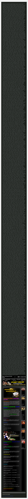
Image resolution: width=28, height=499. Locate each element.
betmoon (10, 143)
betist (6, 55)
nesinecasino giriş (4, 91)
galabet (6, 66)
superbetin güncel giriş (4, 83)
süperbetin (24, 71)
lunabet (4, 49)
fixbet (7, 5)
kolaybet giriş (12, 143)
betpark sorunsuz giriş (23, 51)
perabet (10, 35)
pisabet (20, 106)
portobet (24, 105)
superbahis (17, 53)
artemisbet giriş (22, 124)
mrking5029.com (8, 22)
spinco (17, 109)
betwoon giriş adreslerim (17, 115)
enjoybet (23, 40)
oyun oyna (6, 144)
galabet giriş (19, 70)
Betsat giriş (10, 45)
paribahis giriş (3, 6)
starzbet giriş (19, 12)
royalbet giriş (15, 128)
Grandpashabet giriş (22, 122)
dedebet (21, 13)
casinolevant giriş (4, 18)
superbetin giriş (5, 17)
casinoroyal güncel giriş (20, 10)
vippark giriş (8, 28)
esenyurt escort (4, 31)
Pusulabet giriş (19, 76)
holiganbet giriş (22, 7)
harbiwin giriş (19, 51)
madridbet (14, 98)
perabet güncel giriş (14, 5)
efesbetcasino (23, 34)
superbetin (3, 24)
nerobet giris (12, 77)
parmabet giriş (6, 164)
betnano (7, 65)
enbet (3, 59)
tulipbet (20, 46)
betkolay (16, 160)
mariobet (3, 106)
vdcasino (5, 46)
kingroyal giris (10, 124)
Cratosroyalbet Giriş (19, 18)
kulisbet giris (10, 169)
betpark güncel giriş (10, 8)
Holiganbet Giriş (9, 96)
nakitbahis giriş (3, 122)
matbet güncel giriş (12, 59)
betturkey (6, 70)
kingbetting (21, 137)
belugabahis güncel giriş (4, 11)
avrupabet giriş (14, 27)
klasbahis (8, 12)
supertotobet (17, 35)
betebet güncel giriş (11, 115)
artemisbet (5, 158)
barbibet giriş (21, 147)
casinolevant (8, 15)
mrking (9, 31)
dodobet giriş (3, 8)
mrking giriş (11, 58)
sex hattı (17, 161)
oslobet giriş (17, 140)
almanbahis (4, 102)
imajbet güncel (4, 27)
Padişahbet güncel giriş (20, 44)
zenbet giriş (21, 39)
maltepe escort (10, 79)
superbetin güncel (16, 46)
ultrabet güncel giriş (4, 86)
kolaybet (4, 16)
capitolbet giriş (7, 62)
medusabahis (20, 17)
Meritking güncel (11, 26)
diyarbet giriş (3, 164)
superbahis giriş (21, 41)
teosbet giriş (6, 167)
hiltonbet (9, 5)
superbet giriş (15, 146)
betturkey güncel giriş (23, 42)
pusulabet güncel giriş (19, 16)
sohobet (16, 178)
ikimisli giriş (21, 48)
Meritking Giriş (3, 84)
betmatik (20, 3)
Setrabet (17, 135)
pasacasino (23, 29)
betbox (19, 103)
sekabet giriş (7, 39)
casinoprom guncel (22, 107)
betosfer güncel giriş (14, 135)
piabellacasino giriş (20, 102)
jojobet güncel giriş (13, 10)
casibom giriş (3, 7)
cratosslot (6, 117)
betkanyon (3, 48)
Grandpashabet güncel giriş (13, 3)
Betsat (11, 156)
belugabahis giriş (20, 34)
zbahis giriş (19, 129)
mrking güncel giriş (22, 73)
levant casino (11, 29)
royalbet (3, 22)
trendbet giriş (14, 41)
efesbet (3, 36)
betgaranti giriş (20, 165)
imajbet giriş (19, 93)
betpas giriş (5, 23)
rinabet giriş (3, 114)
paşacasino (18, 139)
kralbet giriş (11, 4)
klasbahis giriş (10, 155)
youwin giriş (9, 183)
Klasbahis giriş (16, 67)
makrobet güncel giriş (16, 124)
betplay (9, 146)
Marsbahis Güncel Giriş (7, 35)
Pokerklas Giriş (17, 33)
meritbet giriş (21, 63)
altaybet (4, 98)
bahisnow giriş (8, 3)
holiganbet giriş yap (21, 100)
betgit (7, 52)
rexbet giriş (10, 149)
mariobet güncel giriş (8, 29)
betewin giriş (20, 26)
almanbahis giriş (12, 85)
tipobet (14, 77)
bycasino (23, 23)
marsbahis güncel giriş (21, 36)
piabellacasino (11, 89)
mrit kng (7, 169)
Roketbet (9, 138)
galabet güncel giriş (18, 159)
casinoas (8, 23)
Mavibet (17, 19)
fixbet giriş (17, 6)
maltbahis (17, 148)
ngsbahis (6, 124)
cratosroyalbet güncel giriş (19, 27)
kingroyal (18, 13)
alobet (15, 65)
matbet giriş (7, 6)
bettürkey (24, 5)
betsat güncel (23, 126)
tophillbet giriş (20, 15)
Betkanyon (12, 18)
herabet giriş (9, 65)
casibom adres (6, 71)
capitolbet (22, 31)
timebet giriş (18, 5)
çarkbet (12, 123)
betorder (3, 80)
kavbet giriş (4, 144)
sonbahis (5, 95)
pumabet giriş (7, 151)
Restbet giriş (14, 184)
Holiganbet (21, 23)
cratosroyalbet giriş (4, 138)
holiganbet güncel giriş (11, 40)
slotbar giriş (15, 20)
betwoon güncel (8, 89)
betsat (16, 17)
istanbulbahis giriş (4, 166)
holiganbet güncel (6, 36)
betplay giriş (22, 146)
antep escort (5, 32)
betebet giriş (6, 25)
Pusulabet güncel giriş (8, 157)
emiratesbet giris (12, 31)
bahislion (13, 7)
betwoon (3, 72)
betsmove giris (23, 161)
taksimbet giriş (7, 20)
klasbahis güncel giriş (22, 55)
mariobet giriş (16, 7)
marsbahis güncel (8, 64)
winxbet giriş (17, 3)
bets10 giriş (21, 19)
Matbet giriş (17, 11)
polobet (9, 26)
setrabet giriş (18, 171)
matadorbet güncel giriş (22, 28)
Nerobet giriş (12, 38)
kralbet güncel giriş (22, 133)
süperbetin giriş (11, 64)
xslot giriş (13, 80)
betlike (19, 128)
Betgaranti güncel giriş (9, 111)
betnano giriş (13, 16)
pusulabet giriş (23, 32)
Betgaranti (19, 58)
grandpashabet (19, 6)
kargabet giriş (24, 80)
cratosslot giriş (7, 95)
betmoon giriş (14, 166)
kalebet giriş (3, 92)
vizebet (20, 163)
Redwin (21, 110)
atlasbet (15, 42)
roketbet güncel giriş (14, 75)
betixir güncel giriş (17, 138)
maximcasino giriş (8, 176)
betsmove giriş (20, 40)
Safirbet (19, 124)
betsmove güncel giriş (19, 43)
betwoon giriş (6, 7)
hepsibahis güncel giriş (14, 57)
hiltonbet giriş (18, 73)
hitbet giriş (23, 18)
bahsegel (14, 34)
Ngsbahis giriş (19, 136)
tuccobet (17, 38)
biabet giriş (3, 3)
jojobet (20, 8)
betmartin (13, 182)
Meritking (14, 70)
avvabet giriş (3, 82)
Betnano (18, 36)
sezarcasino (13, 183)
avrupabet (14, 161)
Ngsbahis (10, 15)
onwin (20, 125)
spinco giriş (23, 25)
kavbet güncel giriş (15, 18)
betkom (6, 28)
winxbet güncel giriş (8, 76)
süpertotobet (6, 63)
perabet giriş (7, 31)
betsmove (15, 38)
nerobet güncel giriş (4, 100)
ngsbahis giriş (19, 21)
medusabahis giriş (21, 123)
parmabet (5, 10)
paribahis (16, 60)
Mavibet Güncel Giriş (19, 79)
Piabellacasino (12, 100)
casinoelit (6, 94)
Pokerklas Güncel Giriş (4, 99)
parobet (14, 17)
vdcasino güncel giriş (16, 9)
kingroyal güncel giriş (6, 40)
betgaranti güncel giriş (17, 107)
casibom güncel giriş (4, 21)
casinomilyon (7, 107)
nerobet (16, 74)
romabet (8, 60)
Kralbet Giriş (22, 177)
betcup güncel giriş (22, 58)
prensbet (24, 3)
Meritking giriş (19, 88)
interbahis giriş (11, 84)
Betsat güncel (15, 43)
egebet (5, 104)
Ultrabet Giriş (19, 117)
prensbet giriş (5, 15)
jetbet (3, 13)
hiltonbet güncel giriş (19, 118)
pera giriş (24, 86)
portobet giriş (3, 43)
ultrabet (23, 147)
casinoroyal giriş (13, 55)
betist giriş (13, 28)
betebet (6, 3)
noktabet (8, 117)
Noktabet (5, 29)
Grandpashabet (20, 11)
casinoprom (17, 93)
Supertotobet (19, 72)
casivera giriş (15, 36)
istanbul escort (13, 153)
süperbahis (15, 26)
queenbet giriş (18, 45)
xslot (6, 10)
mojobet (20, 52)
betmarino (14, 74)
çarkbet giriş (24, 137)
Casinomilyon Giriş (24, 49)
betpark (24, 63)
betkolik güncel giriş (23, 60)
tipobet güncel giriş (15, 99)
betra (5, 97)
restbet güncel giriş (8, 16)
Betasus (12, 51)
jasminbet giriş (21, 65)
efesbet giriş (24, 19)
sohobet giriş (10, 112)
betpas (7, 18)
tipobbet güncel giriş (12, 9)
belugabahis (3, 153)
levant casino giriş (11, 20)
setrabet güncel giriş (17, 15)
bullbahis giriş (13, 15)
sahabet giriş (14, 11)
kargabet (24, 22)
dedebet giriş (15, 39)
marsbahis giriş (19, 7)
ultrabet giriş (17, 29)
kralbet (24, 12)
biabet (15, 12)
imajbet (4, 37)
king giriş (18, 22)
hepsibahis (21, 64)
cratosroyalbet (15, 45)
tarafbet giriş (17, 20)
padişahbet (12, 6)
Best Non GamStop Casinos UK (10, 148)
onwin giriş (13, 130)
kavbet (17, 12)
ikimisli (12, 69)
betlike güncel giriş (14, 23)
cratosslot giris (21, 5)
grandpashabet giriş (13, 30)
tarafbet (22, 4)
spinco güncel (16, 92)
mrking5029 (5, 5)
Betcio (11, 130)
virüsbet (22, 12)
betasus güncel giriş (18, 42)
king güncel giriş (7, 27)
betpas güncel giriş (13, 86)
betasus (11, 41)
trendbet (10, 55)
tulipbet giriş (8, 49)
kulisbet (8, 118)
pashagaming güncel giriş (6, 77)
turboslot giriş (3, 4)
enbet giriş (24, 102)
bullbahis (14, 53)
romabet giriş (8, 46)
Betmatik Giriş (23, 167)
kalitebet (6, 183)
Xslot (6, 49)
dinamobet (21, 91)
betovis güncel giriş (8, 4)
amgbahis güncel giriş (4, 12)
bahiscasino (6, 53)
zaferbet (11, 109)
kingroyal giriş (13, 44)
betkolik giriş (3, 63)
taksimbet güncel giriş (13, 56)
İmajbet (20, 154)
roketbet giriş (13, 132)
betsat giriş (14, 21)
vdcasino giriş (21, 90)
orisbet (24, 149)
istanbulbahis (15, 177)
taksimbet (23, 17)
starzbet (18, 86)
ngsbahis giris (16, 34)
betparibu (11, 131)
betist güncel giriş (13, 35)
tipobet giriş (3, 30)
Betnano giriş (18, 37)
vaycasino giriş (12, 114)
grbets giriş (19, 116)
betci (12, 17)
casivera (3, 23)
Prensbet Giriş (18, 39)
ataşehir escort (17, 30)
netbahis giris (17, 180)
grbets (5, 107)
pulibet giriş (22, 82)
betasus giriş (23, 21)
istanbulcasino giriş (10, 67)
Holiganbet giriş (4, 69)
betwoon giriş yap (19, 60)
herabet (16, 153)
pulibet (15, 83)
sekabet (11, 32)
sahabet (7, 26)
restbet (11, 17)
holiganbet (17, 4)
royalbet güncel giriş (10, 177)
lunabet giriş (23, 13)
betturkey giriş (12, 65)
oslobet (22, 3)
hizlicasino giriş (21, 94)
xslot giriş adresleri (16, 113)
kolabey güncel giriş (11, 21)
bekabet (24, 121)
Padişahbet (23, 113)
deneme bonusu (22, 170)
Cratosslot (8, 100)
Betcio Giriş (24, 24)
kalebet (3, 34)
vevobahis (7, 91)
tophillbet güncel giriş (15, 13)
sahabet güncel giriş (14, 32)
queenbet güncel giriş (15, 73)
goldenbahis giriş (14, 19)
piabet (15, 69)
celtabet (21, 70)
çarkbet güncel (18, 23)
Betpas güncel (21, 175)
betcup (14, 97)
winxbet (16, 64)
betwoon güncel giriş (23, 119)
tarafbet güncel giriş (10, 78)
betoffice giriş (12, 36)
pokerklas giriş (5, 169)
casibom (6, 8)
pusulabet (9, 6)
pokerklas (11, 5)
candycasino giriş (4, 132)
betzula (18, 81)
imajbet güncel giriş (10, 105)
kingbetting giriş (23, 182)
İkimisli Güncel (16, 156)
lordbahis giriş (20, 29)
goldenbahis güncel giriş (22, 37)
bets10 (3, 20)
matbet (24, 10)
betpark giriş (20, 167)
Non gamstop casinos (17, 71)
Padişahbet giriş (19, 146)
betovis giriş (18, 8)
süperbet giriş (9, 11)
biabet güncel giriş (19, 120)
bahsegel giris (15, 28)
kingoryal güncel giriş (7, 106)
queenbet (23, 69)
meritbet (5, 20)
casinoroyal (9, 53)
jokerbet (17, 49)
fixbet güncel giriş (10, 62)
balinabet (5, 42)
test (19, 125)
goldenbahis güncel (12, 24)
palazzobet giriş (13, 112)
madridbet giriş (4, 85)
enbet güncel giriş (19, 83)
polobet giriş (16, 10)
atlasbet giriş (21, 157)
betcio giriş (17, 25)
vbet (19, 19)
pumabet (10, 27)
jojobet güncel (7, 44)
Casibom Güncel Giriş (15, 139)
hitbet (12, 74)
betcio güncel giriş (23, 8)
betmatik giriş (14, 4)
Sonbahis (17, 98)
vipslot (3, 180)
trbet (8, 57)
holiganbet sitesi (7, 133)
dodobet (10, 117)
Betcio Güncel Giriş (13, 33)
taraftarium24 (19, 4)
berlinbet (13, 128)
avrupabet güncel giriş (12, 88)
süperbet (13, 172)
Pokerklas (4, 97)
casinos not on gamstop (8, 33)
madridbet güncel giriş (23, 33)
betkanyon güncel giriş (20, 80)
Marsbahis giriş (21, 50)
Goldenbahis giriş (4, 90)
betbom (11, 120)
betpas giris (13, 142)
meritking (3, 25)
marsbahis (14, 6)
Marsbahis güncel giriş (8, 128)
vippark (23, 135)
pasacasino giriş (16, 132)
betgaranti (12, 11)
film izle (6, 109)
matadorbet (6, 58)
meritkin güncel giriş (20, 162)
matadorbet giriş (6, 48)
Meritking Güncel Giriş (12, 145)
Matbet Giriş (17, 32)
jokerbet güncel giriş (5, 9)
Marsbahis (13, 22)
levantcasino (7, 165)
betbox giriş (15, 40)
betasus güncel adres (23, 20)
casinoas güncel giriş (23, 128)
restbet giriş (17, 40)
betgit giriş (17, 90)
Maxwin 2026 (8, 80)
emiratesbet (15, 81)
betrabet (24, 127)
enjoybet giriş (23, 59)
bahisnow (3, 19)
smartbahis (21, 95)
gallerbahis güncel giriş (4, 75)
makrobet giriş (22, 158)
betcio (24, 26)
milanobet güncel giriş (4, 118)
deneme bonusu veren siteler (13, 25)
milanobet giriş (10, 23)
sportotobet (18, 82)
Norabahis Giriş (10, 152)
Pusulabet (13, 110)
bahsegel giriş (20, 49)
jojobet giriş (15, 24)
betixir (12, 27)
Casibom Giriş (15, 50)
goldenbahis (17, 21)
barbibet (13, 8)
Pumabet (10, 12)
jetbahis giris (23, 151)
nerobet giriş (12, 83)
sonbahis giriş (15, 118)
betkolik (4, 44)
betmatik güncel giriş (10, 13)
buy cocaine (8, 70)
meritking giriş (3, 143)
